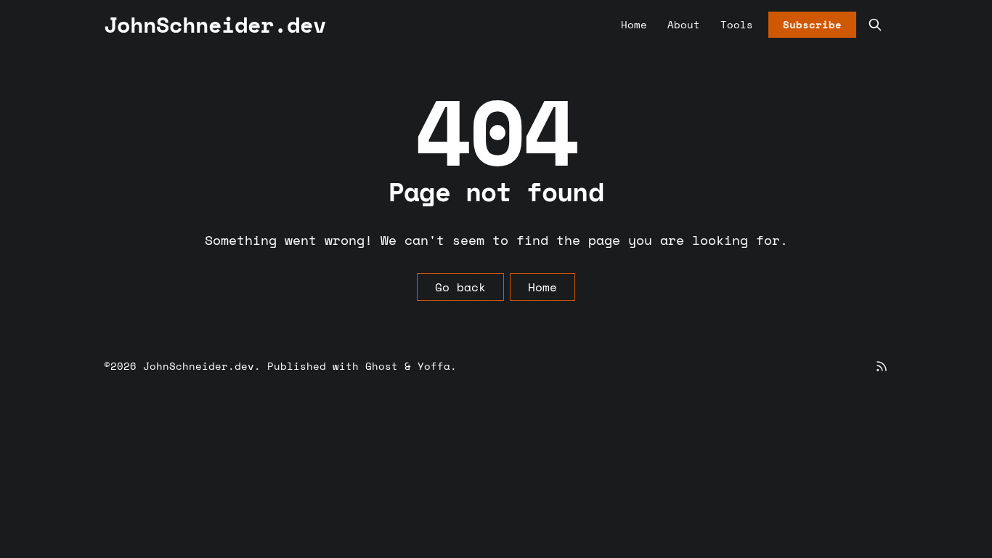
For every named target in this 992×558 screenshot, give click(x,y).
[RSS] (881, 366)
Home (634, 24)
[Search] (875, 25)
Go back (460, 287)
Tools (736, 24)
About (683, 24)
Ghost (381, 365)
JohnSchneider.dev (198, 365)
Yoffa (434, 365)
